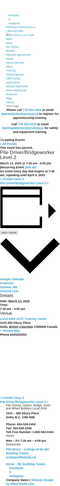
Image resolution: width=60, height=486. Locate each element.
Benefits (10, 50)
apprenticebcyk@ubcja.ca (20, 114)
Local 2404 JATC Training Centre (23, 319)
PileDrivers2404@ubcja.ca (20, 27)
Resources (12, 94)
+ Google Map (10, 330)
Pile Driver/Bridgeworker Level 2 (24, 183)
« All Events (8, 144)
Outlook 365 (8, 287)
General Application (17, 86)
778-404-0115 (27, 124)
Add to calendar (8, 232)
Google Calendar (12, 279)
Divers (9, 66)
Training (10, 70)
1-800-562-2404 (14, 31)
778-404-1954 (32, 110)
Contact (10, 102)
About (9, 42)
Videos (10, 58)
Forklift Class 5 (12, 179)
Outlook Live (9, 291)
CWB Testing (13, 78)
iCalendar (7, 283)
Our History (12, 46)
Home (9, 38)
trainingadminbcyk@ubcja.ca (23, 128)
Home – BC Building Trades (25, 464)
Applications (13, 82)
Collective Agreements (18, 54)
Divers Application (16, 90)
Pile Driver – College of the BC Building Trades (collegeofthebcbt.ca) (27, 453)
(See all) (30, 167)
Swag (9, 98)
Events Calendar (15, 62)
